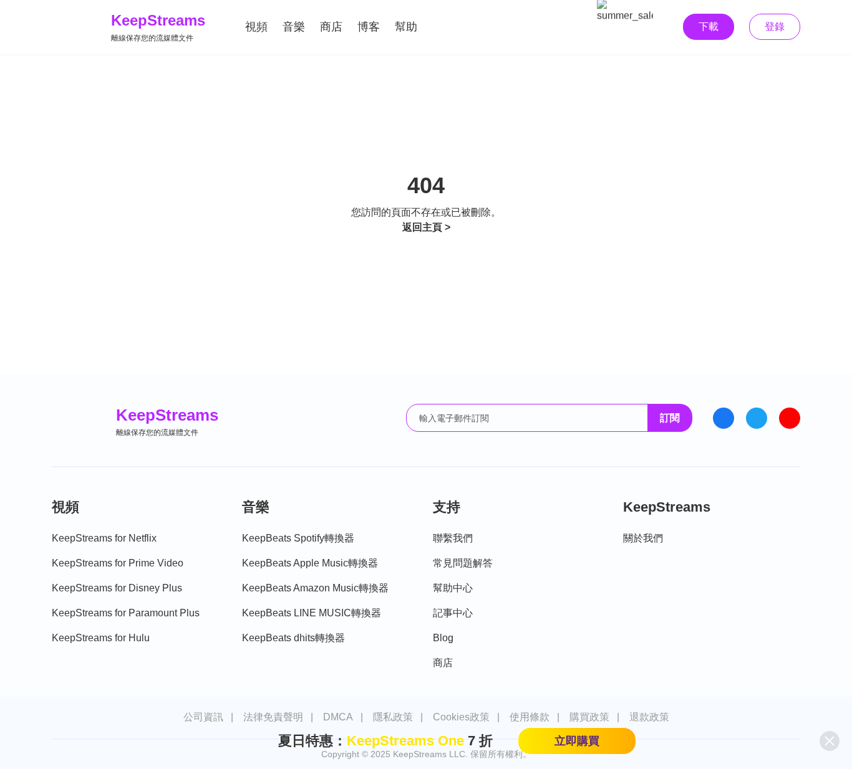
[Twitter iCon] (756, 418)
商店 (331, 27)
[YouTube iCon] (789, 418)
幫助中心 (453, 588)
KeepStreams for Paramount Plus (126, 613)
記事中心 (453, 613)
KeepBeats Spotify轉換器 (298, 538)
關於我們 (643, 538)
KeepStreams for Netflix (104, 538)
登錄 (775, 26)
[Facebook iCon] (723, 418)
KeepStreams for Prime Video (117, 563)
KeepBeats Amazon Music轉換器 (315, 588)
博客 (368, 27)
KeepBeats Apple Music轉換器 (310, 563)
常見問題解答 (463, 563)
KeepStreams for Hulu (101, 638)
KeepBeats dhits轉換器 (293, 638)
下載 (709, 26)
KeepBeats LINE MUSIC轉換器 (311, 613)
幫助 (406, 27)
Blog (443, 638)
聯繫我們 (453, 538)
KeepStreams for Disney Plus (117, 588)
